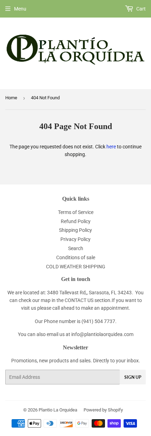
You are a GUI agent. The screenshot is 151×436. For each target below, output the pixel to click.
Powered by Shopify (103, 409)
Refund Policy (76, 221)
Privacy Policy (75, 239)
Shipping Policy (75, 230)
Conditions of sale (75, 257)
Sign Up (132, 377)
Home (11, 97)
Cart (140, 9)
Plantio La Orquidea (58, 409)
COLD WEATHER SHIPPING (75, 266)
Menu (20, 9)
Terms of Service (75, 212)
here (111, 146)
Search (75, 248)
